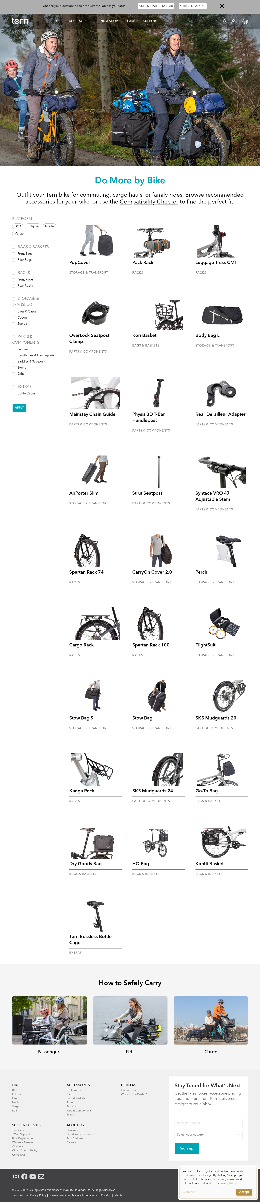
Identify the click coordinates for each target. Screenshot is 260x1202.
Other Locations (192, 6)
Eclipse (33, 226)
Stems (22, 367)
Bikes (57, 21)
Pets (130, 1052)
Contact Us (18, 1155)
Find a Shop (108, 21)
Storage (71, 1106)
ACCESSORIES (78, 1085)
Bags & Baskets (33, 247)
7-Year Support (21, 1134)
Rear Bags (25, 260)
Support (150, 21)
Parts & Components (79, 1110)
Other (22, 373)
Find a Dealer (129, 1090)
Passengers (49, 1052)
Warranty (17, 1146)
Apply (19, 407)
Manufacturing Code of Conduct (92, 1195)
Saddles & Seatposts (32, 361)
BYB (18, 226)
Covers (22, 317)
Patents (118, 1195)
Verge (19, 233)
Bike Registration (22, 1138)
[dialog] (218, 1182)
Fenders (23, 349)
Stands (22, 323)
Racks (24, 273)
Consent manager (59, 1195)
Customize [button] (189, 1192)
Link (14, 1098)
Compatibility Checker (149, 202)
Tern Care (18, 1130)
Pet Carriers (74, 1090)
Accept (244, 1192)
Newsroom (73, 1130)
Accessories (79, 21)
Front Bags (25, 253)
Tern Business (75, 1138)
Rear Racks (25, 285)
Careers (71, 1142)
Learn (131, 21)
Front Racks (25, 279)
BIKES (16, 1085)
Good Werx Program (79, 1134)
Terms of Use (20, 1195)
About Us (75, 1125)
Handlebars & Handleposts (36, 355)
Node (49, 226)
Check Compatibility (24, 1150)
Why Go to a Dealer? (134, 1094)
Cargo (211, 1052)
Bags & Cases (27, 311)
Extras (25, 387)
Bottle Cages (26, 393)
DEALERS (128, 1085)
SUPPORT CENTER (26, 1125)
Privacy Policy (38, 1195)
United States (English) (156, 6)
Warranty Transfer (22, 1142)
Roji (14, 1110)
